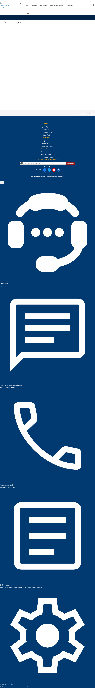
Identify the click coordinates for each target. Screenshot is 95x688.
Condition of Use (47, 132)
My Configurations (47, 157)
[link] (20, 4)
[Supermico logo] (0, 2)
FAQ (43, 141)
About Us (45, 127)
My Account (45, 152)
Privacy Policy (46, 135)
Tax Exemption (46, 155)
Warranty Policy (47, 146)
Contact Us (45, 130)
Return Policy (46, 143)
